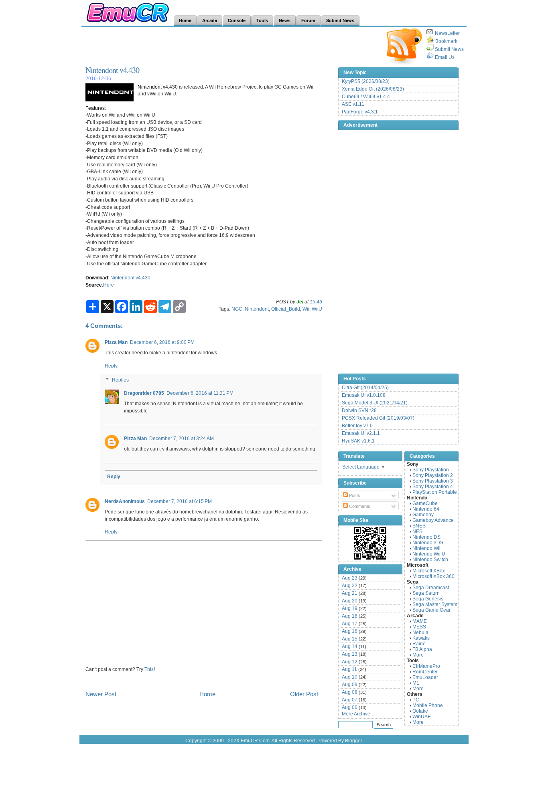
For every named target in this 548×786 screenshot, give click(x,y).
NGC (236, 308)
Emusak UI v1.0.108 (364, 395)
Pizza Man (116, 342)
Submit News (449, 49)
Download (96, 277)
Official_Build (285, 308)
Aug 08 (349, 692)
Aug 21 (349, 593)
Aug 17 (349, 623)
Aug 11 (349, 669)
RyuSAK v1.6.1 (358, 441)
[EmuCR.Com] (370, 543)
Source (93, 284)
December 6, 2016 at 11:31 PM (199, 393)
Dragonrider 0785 (144, 393)
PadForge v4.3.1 (360, 112)
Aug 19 (349, 608)
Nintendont (257, 308)
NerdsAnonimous (125, 501)
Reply (111, 365)
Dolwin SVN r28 (359, 410)
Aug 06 (349, 707)
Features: (95, 108)
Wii (305, 308)
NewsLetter (447, 33)
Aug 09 (349, 684)
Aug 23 (349, 578)
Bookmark (446, 41)
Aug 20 (349, 601)
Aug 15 (349, 639)
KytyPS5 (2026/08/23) (366, 81)
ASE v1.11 (353, 104)
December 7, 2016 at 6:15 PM (179, 501)
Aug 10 (349, 677)
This (149, 669)
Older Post (304, 694)
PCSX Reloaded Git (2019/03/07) (378, 418)
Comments (359, 506)
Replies (120, 379)
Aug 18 (349, 616)
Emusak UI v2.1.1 (361, 433)
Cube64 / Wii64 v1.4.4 (366, 96)
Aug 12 (349, 662)
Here (108, 284)
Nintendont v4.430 (112, 70)
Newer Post (100, 694)
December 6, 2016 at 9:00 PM (162, 342)
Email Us (445, 57)
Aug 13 (349, 654)
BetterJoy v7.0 (357, 425)
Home (207, 694)
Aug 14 (349, 646)
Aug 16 (349, 631)
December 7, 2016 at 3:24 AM (181, 438)
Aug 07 (349, 700)
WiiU (317, 308)
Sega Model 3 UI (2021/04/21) (375, 403)
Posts (354, 495)
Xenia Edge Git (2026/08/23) (373, 89)
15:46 (316, 301)
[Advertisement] (231, 46)
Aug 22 (349, 585)
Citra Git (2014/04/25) (365, 387)
